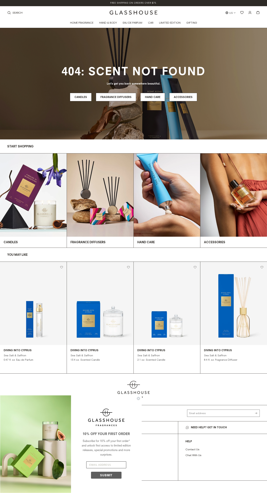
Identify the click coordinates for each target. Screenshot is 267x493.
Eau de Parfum (132, 23)
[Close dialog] (138, 398)
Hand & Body (108, 23)
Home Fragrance (81, 23)
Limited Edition (170, 23)
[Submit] (257, 413)
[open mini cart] (258, 12)
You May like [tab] (17, 255)
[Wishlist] (242, 12)
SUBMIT (106, 475)
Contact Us (192, 449)
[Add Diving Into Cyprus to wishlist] (61, 267)
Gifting (191, 23)
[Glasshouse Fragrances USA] (133, 13)
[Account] (250, 12)
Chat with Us (193, 455)
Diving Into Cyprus (18, 350)
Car (150, 23)
